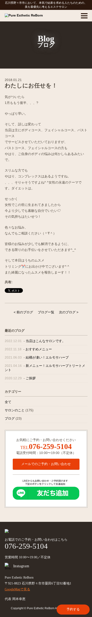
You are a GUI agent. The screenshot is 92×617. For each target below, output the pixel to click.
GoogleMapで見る (17, 589)
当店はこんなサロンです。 (45, 341)
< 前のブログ (23, 312)
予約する (73, 609)
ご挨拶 (31, 378)
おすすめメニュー (38, 349)
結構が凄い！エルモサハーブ (47, 357)
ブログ (10, 418)
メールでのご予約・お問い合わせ (46, 464)
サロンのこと (15, 410)
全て (8, 402)
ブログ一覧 (46, 312)
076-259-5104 (50, 446)
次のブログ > (68, 312)
